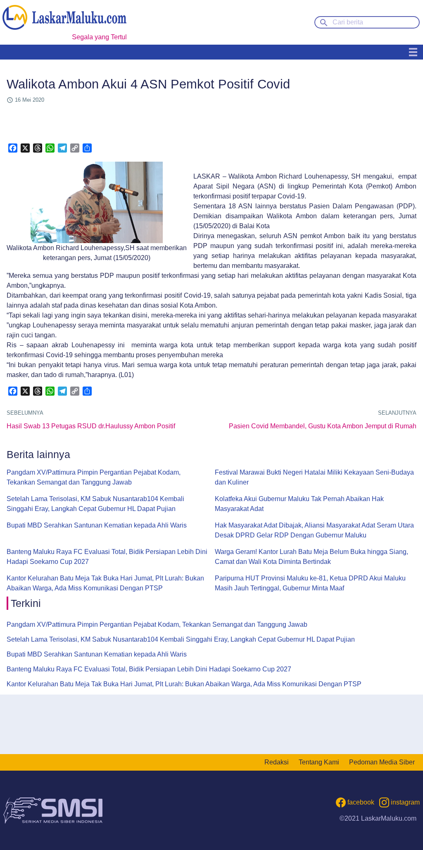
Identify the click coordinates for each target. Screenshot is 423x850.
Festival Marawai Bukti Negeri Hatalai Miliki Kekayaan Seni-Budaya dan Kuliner (314, 477)
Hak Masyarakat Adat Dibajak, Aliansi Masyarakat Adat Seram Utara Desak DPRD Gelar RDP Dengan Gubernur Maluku (314, 530)
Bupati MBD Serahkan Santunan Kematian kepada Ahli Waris (97, 525)
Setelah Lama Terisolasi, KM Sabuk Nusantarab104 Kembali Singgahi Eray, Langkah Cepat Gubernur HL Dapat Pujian (95, 503)
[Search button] (324, 22)
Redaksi (276, 762)
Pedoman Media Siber (382, 762)
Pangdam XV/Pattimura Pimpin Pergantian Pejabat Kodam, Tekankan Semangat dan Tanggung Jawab (94, 477)
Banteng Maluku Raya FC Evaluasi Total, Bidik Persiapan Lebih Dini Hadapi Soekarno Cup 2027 (107, 556)
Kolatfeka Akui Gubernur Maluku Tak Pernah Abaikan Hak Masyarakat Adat (299, 503)
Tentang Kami (319, 762)
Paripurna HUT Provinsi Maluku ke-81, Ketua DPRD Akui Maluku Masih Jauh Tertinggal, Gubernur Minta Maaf (310, 583)
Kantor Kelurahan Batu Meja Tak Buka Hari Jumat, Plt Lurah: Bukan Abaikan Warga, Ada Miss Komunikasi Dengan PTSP (105, 583)
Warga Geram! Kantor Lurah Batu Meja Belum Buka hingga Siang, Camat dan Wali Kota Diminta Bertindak (311, 556)
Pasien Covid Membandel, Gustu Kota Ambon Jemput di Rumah (322, 426)
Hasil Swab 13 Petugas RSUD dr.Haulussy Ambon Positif (91, 426)
